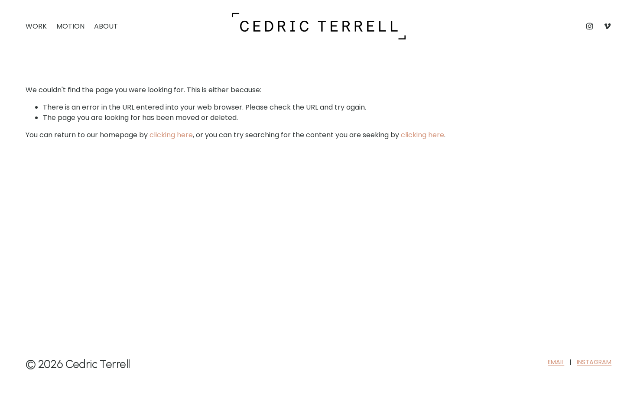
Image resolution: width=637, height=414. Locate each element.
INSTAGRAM (594, 362)
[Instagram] (589, 26)
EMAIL (556, 362)
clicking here (171, 135)
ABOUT (106, 26)
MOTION (70, 26)
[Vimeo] (607, 26)
